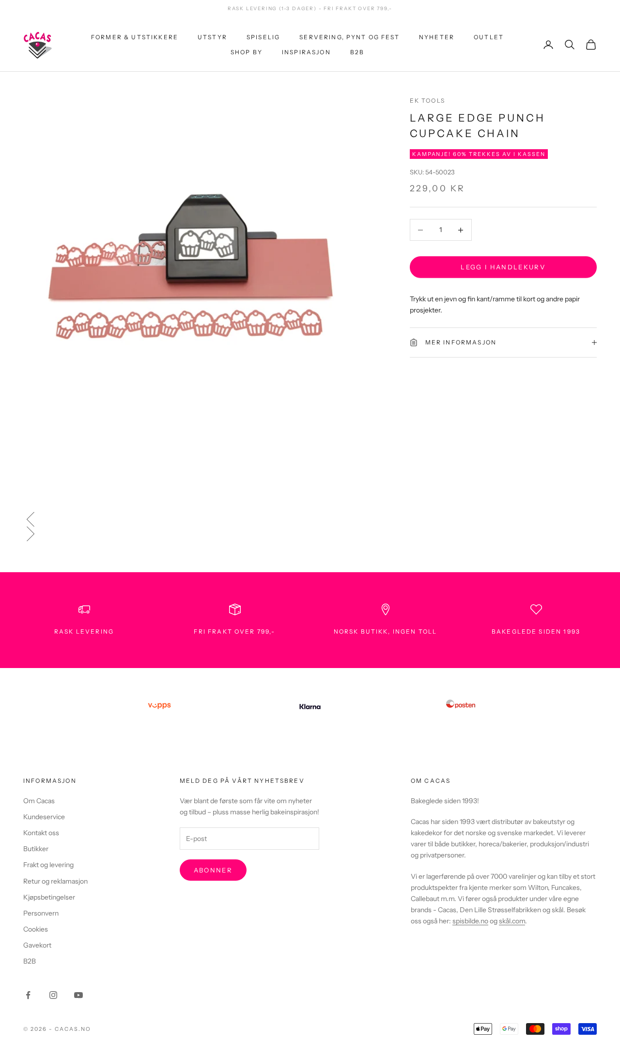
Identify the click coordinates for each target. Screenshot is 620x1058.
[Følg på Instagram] (53, 995)
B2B (357, 51)
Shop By (247, 51)
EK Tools (427, 100)
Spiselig (263, 37)
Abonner (213, 870)
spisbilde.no (470, 921)
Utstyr (212, 37)
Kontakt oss (41, 832)
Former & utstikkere (134, 37)
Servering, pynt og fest (349, 37)
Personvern (41, 913)
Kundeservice (44, 816)
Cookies (35, 929)
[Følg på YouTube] (78, 995)
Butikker (35, 848)
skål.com (512, 921)
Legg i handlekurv (503, 267)
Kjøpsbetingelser (49, 897)
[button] (310, 519)
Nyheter (436, 37)
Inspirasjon (306, 51)
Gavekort (37, 945)
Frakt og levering (48, 864)
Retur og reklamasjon (55, 881)
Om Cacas (39, 800)
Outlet (489, 37)
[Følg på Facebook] (28, 995)
